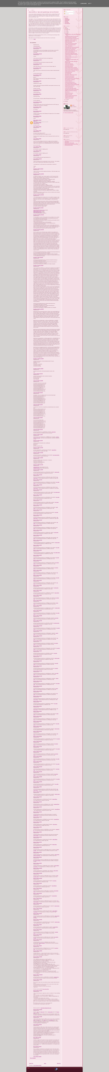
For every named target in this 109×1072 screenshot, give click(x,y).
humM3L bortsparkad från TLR (70, 44)
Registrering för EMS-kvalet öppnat (71, 53)
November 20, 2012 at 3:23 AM (38, 207)
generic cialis (57, 472)
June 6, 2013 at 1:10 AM (37, 1056)
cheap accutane (36, 835)
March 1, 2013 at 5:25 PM (37, 570)
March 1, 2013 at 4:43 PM (37, 555)
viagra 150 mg (54, 839)
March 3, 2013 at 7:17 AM (37, 746)
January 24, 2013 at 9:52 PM (38, 417)
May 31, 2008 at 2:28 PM (37, 116)
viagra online (57, 542)
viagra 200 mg (57, 809)
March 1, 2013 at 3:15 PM (37, 545)
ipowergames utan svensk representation (72, 47)
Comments (67, 13)
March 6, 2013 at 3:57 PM (37, 842)
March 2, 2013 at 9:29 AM (37, 660)
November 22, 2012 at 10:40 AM (38, 229)
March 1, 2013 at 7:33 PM (37, 590)
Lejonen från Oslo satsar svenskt (70, 88)
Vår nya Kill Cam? (68, 73)
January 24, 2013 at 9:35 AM (38, 392)
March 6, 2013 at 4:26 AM (37, 801)
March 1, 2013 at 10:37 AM (37, 474)
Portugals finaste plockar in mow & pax (71, 89)
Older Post (59, 1063)
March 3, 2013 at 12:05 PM (37, 776)
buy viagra (57, 502)
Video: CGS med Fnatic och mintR (71, 43)
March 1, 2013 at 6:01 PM (37, 575)
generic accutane (42, 943)
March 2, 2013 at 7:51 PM (37, 726)
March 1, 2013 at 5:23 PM (37, 565)
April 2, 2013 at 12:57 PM (37, 1024)
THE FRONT (67, 22)
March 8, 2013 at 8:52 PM (37, 934)
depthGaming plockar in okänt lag (71, 39)
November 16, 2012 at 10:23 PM (38, 194)
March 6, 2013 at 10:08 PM (37, 868)
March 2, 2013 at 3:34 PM (37, 711)
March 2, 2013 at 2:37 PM (37, 701)
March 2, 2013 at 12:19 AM (37, 625)
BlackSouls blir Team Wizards (70, 49)
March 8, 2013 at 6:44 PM (37, 929)
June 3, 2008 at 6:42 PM (37, 150)
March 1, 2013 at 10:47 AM (37, 479)
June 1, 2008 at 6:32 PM (37, 122)
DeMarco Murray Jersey (37, 211)
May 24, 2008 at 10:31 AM (37, 53)
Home (45, 1063)
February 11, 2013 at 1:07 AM (38, 447)
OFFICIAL (66, 21)
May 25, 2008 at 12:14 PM (37, 63)
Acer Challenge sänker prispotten (70, 83)
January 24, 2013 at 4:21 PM (38, 404)
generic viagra (57, 658)
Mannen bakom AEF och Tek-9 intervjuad (72, 78)
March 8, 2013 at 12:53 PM (37, 919)
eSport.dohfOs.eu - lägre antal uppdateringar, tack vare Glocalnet (44, 12)
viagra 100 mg (54, 799)
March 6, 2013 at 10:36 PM (37, 878)
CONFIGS (66, 18)
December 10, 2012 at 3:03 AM (38, 265)
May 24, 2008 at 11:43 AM (37, 59)
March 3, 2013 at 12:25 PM (37, 781)
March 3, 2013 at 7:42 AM (37, 751)
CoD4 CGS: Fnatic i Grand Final (70, 48)
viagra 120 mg (54, 895)
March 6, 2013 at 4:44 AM (37, 806)
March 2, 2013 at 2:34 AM (37, 645)
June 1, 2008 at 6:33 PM (37, 126)
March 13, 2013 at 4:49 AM (37, 950)
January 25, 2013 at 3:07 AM (38, 429)
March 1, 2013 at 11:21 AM (37, 499)
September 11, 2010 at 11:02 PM (38, 173)
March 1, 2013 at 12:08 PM (37, 530)
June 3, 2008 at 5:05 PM (37, 146)
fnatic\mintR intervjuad (69, 66)
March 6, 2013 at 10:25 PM (37, 873)
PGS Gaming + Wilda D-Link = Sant (71, 74)
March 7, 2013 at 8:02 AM (37, 893)
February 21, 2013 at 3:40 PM (38, 457)
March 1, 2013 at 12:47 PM (37, 540)
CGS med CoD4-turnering (69, 96)
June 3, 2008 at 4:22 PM (37, 138)
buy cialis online (57, 552)
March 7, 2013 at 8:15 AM (37, 898)
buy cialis (57, 497)
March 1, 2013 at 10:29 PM (37, 615)
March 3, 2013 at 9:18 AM (37, 761)
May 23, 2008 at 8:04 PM (37, 47)
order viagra (55, 824)
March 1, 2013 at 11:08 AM (37, 494)
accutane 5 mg (56, 977)
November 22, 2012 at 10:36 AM (38, 214)
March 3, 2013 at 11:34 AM (37, 771)
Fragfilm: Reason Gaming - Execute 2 (71, 54)
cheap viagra (54, 844)
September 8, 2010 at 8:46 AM (38, 168)
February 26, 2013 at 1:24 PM (38, 469)
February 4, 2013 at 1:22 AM (38, 440)
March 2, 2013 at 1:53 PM (37, 696)
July (66, 30)
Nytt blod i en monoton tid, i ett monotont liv (72, 140)
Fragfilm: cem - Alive (68, 94)
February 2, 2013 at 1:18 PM (38, 434)
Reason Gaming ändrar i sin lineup (71, 67)
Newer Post (31, 1063)
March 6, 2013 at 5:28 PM (37, 857)
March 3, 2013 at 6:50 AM (37, 741)
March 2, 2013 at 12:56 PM (37, 691)
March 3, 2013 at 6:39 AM (37, 736)
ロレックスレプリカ (46, 989)
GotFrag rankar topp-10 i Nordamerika (71, 68)
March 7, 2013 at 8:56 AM (37, 903)
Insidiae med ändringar (69, 63)
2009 (65, 27)
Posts (66, 11)
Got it (89, 3)
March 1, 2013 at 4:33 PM (37, 550)
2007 (65, 101)
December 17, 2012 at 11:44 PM (38, 358)
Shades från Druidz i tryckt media (70, 37)
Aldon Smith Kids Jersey (37, 212)
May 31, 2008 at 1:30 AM (37, 111)
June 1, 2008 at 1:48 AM (37, 120)
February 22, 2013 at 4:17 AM (38, 464)
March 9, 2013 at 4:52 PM (37, 945)
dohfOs (73, 105)
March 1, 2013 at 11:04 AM (37, 489)
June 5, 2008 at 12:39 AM (37, 158)
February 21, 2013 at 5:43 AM (38, 452)
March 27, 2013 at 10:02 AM (37, 974)
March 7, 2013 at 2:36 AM (37, 883)
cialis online (56, 532)
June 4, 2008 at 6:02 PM (37, 154)
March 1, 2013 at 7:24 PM (37, 585)
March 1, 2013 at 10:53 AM (37, 484)
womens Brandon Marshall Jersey (39, 210)
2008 (65, 28)
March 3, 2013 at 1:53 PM (37, 786)
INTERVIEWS (67, 20)
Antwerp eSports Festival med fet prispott (72, 84)
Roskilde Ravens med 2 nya (69, 85)
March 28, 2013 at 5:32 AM (37, 990)
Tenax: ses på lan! (68, 55)
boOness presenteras (68, 42)
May (66, 33)
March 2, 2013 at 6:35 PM (37, 721)
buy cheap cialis (57, 492)
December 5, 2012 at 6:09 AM (38, 257)
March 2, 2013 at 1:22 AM (37, 640)
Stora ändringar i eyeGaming (70, 79)
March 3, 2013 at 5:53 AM (37, 731)
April (66, 99)
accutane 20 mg (56, 804)
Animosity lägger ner (68, 80)
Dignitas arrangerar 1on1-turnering (71, 95)
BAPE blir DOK (67, 62)
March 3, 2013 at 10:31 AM (37, 766)
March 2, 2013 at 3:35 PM (37, 716)
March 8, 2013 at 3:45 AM (37, 913)
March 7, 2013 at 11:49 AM (37, 908)
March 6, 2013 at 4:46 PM (37, 852)
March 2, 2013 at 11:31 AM (37, 681)
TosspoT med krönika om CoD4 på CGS (71, 38)
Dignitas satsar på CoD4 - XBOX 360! (71, 61)
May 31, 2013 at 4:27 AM (37, 1046)
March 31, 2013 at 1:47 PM (37, 1016)
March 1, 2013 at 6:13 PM (37, 580)
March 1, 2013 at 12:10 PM (37, 535)
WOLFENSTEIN (67, 23)
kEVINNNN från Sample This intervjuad (71, 36)
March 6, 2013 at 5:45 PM (37, 863)
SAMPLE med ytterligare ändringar (71, 90)
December (67, 29)
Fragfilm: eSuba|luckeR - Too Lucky (71, 50)
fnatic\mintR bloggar (68, 72)
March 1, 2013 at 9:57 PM (37, 610)
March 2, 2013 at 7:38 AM (37, 650)
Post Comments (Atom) (37, 1065)
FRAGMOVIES (67, 19)
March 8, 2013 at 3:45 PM (37, 924)
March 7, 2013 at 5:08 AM (37, 888)
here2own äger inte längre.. (69, 77)
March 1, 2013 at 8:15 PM (37, 600)
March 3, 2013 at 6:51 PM (37, 796)
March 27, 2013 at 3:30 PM (37, 979)
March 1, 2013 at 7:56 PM (37, 595)
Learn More (83, 3)
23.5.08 (35, 39)
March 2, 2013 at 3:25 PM (37, 706)
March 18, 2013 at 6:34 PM (37, 956)
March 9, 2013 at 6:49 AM (37, 939)
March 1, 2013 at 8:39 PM (37, 605)
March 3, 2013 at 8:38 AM (37, 756)
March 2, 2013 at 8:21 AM (37, 655)
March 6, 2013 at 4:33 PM (37, 847)
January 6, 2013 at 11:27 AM (38, 373)
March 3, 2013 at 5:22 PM (37, 791)
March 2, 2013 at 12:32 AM (37, 630)
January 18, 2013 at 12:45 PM (38, 380)
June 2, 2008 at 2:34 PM (37, 130)
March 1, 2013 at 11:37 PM (37, 620)
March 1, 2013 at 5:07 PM (37, 560)
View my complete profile (69, 112)
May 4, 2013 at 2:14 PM (37, 1037)
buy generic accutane (37, 860)
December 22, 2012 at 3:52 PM (38, 368)
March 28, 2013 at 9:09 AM (37, 1009)
